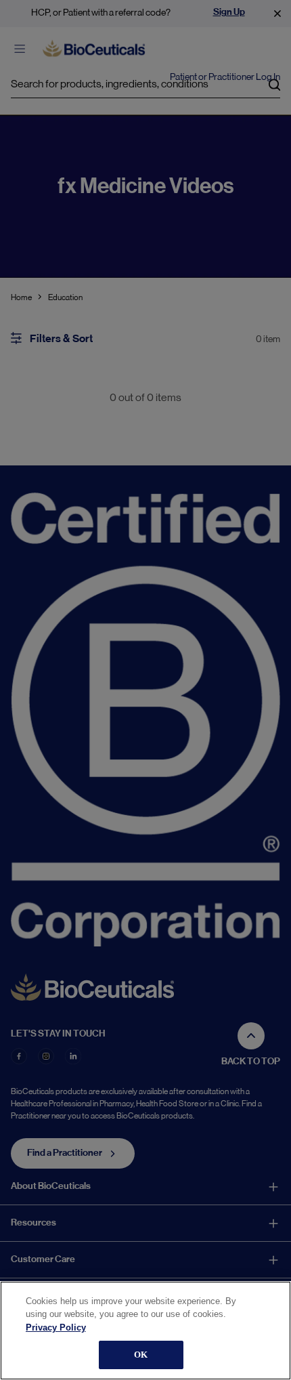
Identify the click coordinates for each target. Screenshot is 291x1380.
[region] (145, 1330)
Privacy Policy (56, 1327)
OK (141, 1355)
